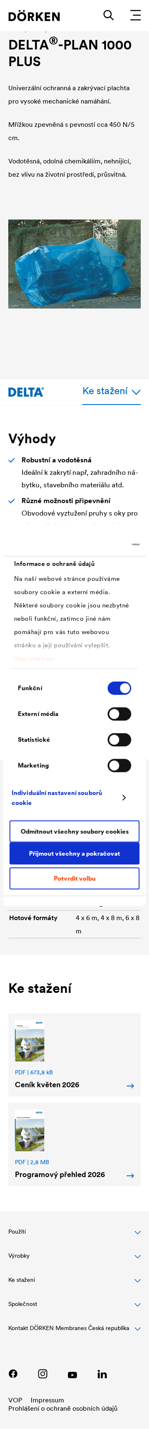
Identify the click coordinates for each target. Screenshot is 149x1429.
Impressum (47, 1400)
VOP (15, 1400)
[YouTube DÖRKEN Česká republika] (72, 1373)
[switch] (119, 714)
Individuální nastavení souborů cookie (57, 798)
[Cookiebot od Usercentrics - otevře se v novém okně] (105, 544)
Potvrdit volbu (75, 878)
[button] (74, 1236)
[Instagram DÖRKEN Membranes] (42, 1373)
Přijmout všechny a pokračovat (74, 853)
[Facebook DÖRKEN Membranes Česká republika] (12, 1373)
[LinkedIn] (102, 1373)
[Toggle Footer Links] (74, 1332)
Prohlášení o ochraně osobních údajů (63, 1408)
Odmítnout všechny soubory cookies (75, 831)
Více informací (34, 659)
